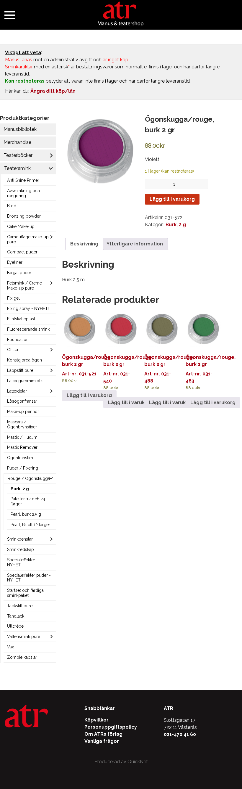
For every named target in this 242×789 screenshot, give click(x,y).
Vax (10, 647)
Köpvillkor (96, 720)
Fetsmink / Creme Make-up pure (24, 285)
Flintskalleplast (21, 318)
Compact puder (22, 252)
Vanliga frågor (101, 741)
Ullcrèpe (15, 626)
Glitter (13, 349)
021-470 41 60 (180, 734)
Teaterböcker (18, 155)
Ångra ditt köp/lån (53, 91)
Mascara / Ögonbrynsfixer (22, 424)
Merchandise (17, 142)
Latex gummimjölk (24, 380)
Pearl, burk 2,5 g (26, 514)
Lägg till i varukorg (172, 199)
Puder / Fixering (22, 468)
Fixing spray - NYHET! (28, 308)
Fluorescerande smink (28, 329)
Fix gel (13, 298)
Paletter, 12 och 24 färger (28, 501)
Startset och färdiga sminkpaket (25, 593)
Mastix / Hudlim (22, 437)
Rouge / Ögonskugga (29, 478)
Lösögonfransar (22, 401)
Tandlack (15, 616)
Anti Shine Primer (23, 180)
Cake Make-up (21, 226)
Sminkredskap (20, 549)
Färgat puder (19, 272)
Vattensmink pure (23, 636)
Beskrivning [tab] (84, 244)
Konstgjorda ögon (24, 360)
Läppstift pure (20, 370)
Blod (11, 205)
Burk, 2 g (20, 488)
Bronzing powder (24, 216)
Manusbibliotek (20, 129)
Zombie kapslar (22, 657)
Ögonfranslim (20, 457)
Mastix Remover (22, 447)
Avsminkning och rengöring (23, 193)
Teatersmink (17, 168)
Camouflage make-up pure (28, 239)
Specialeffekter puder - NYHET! (29, 578)
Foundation (18, 339)
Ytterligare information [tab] (135, 244)
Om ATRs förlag (103, 734)
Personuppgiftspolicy (110, 727)
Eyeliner (14, 262)
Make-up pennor (23, 411)
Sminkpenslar (20, 539)
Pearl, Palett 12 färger (30, 524)
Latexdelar (17, 391)
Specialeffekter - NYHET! (22, 562)
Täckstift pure (19, 605)
